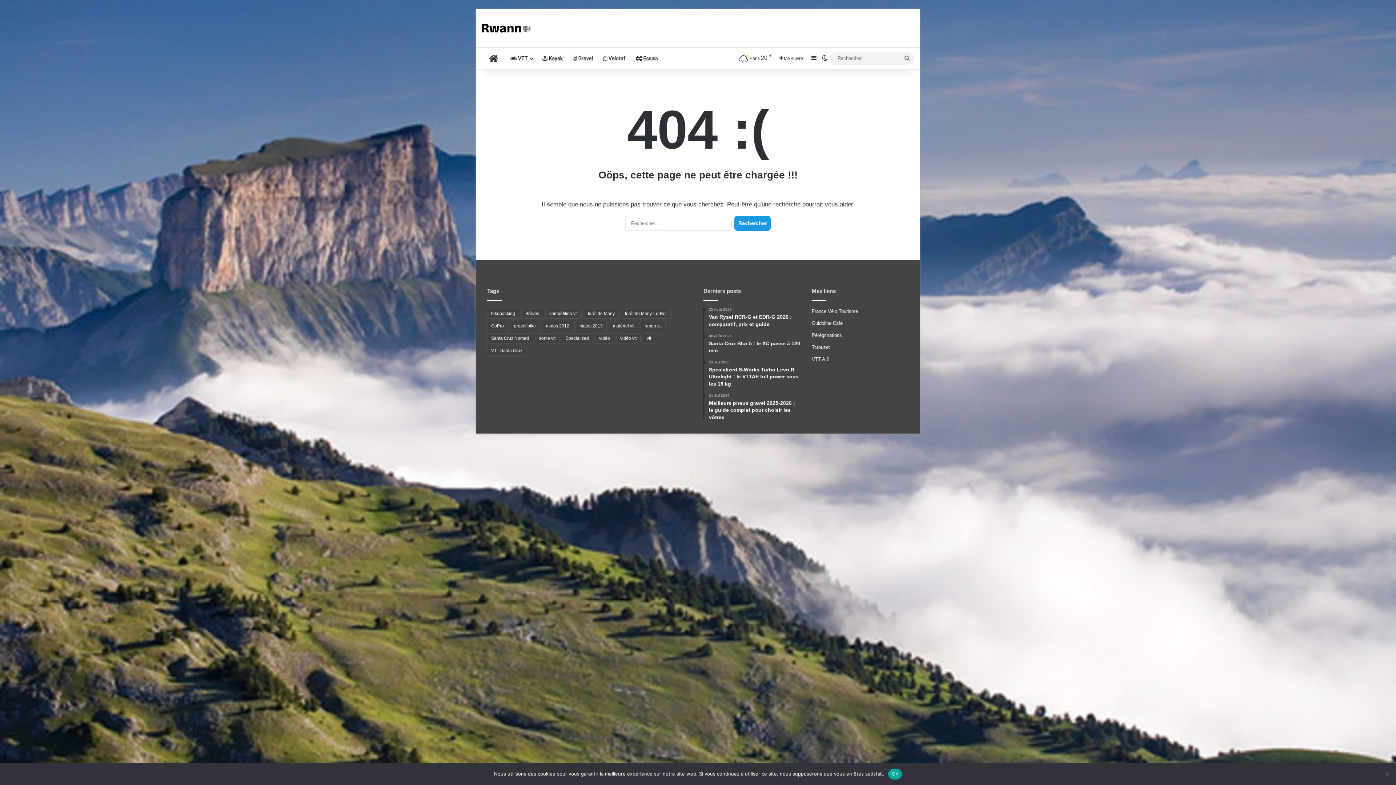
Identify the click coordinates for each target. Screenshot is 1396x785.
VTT (522, 58)
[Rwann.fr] (509, 28)
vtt (649, 338)
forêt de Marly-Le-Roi (646, 313)
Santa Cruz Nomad (510, 338)
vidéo (604, 338)
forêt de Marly (601, 313)
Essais (650, 58)
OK (895, 774)
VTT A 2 (820, 359)
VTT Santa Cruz (506, 350)
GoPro (497, 326)
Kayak (555, 58)
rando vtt (653, 326)
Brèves (532, 313)
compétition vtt (563, 313)
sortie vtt (547, 338)
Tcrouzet (821, 347)
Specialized (577, 338)
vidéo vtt (628, 338)
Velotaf (616, 58)
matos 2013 (591, 326)
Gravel (585, 58)
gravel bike (525, 326)
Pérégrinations (827, 335)
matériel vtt (623, 326)
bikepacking (503, 313)
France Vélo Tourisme (835, 311)
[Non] (1387, 774)
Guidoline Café (827, 323)
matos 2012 (557, 326)
